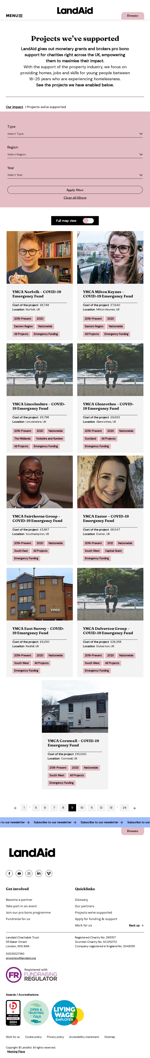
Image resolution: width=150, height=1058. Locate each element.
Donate (132, 15)
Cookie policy (33, 1037)
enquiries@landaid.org (21, 958)
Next (136, 807)
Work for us (83, 925)
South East (21, 550)
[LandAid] (75, 10)
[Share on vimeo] (48, 873)
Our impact (14, 107)
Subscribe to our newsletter (58, 822)
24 (124, 808)
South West (92, 550)
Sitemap (109, 1037)
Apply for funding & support (96, 919)
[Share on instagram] (28, 873)
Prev (13, 807)
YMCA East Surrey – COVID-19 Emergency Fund (38, 630)
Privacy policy (55, 1037)
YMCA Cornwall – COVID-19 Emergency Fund (73, 742)
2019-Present (22, 318)
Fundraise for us (18, 919)
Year (10, 168)
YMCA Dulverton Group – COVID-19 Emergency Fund (108, 630)
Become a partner (19, 900)
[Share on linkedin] (38, 873)
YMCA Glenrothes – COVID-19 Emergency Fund (108, 406)
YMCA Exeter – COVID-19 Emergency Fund (106, 518)
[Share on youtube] (19, 873)
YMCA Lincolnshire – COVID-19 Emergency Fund (38, 406)
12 (101, 808)
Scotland (90, 438)
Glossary (81, 900)
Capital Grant (113, 550)
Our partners (84, 906)
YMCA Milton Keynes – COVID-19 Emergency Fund (108, 293)
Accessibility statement (84, 1037)
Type (11, 126)
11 (92, 808)
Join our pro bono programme (28, 912)
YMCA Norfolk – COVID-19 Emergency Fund (36, 293)
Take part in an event (21, 906)
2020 (40, 318)
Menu (12, 15)
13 (111, 808)
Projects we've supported (93, 912)
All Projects (21, 334)
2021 (110, 543)
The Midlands (22, 438)
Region (12, 147)
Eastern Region (23, 326)
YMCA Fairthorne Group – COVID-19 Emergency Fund (37, 518)
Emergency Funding (46, 334)
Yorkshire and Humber (49, 438)
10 (81, 808)
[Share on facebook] (9, 873)
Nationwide (45, 326)
